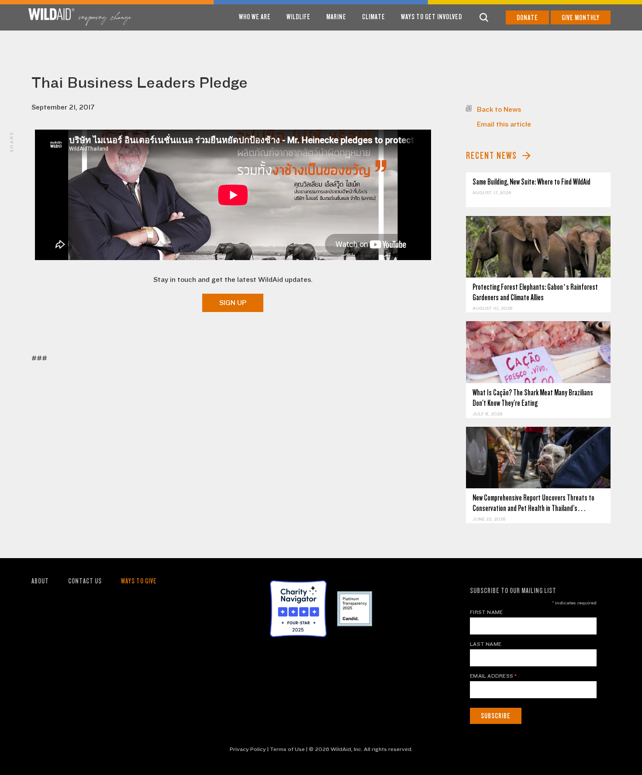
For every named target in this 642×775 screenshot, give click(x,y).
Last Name (485, 644)
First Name (486, 612)
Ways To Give (139, 581)
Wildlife (298, 17)
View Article (538, 247)
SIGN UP (232, 303)
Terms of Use (287, 749)
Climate (373, 17)
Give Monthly (581, 18)
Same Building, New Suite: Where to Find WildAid (531, 181)
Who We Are (255, 17)
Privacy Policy (248, 749)
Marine (336, 17)
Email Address (493, 676)
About (40, 581)
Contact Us (85, 581)
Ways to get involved (431, 17)
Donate (527, 18)
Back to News (499, 109)
